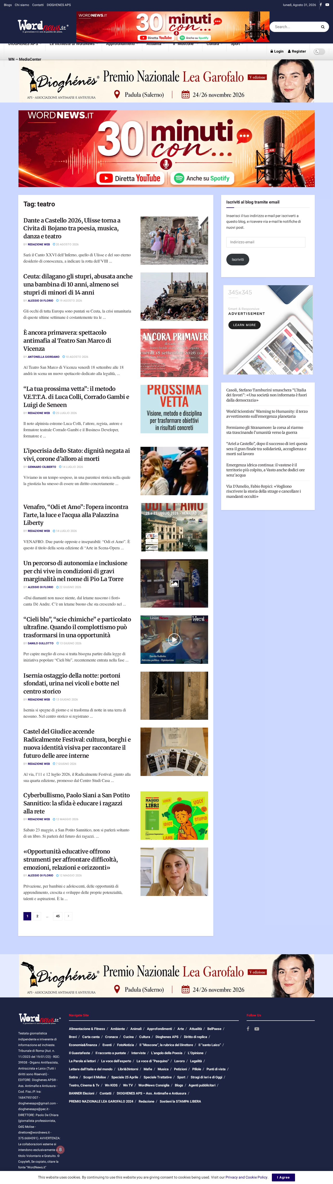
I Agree (283, 1177)
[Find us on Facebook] (321, 5)
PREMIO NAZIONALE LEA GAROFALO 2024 (101, 1101)
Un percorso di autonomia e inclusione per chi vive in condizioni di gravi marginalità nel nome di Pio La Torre (75, 571)
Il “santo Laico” (209, 1044)
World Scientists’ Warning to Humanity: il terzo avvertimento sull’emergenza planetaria (267, 414)
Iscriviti (238, 259)
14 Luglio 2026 (72, 467)
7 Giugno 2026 (65, 764)
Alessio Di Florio (40, 300)
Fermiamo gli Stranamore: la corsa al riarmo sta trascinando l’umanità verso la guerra (264, 430)
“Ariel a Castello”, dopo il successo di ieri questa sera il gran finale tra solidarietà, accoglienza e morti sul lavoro (267, 448)
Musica (163, 1069)
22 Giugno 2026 (70, 587)
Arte (180, 1028)
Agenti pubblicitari (202, 1085)
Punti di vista (216, 1069)
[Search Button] (323, 27)
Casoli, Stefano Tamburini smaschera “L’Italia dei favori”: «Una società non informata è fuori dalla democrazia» (266, 395)
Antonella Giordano (44, 357)
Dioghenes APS (167, 1036)
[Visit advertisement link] (173, 26)
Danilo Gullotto (41, 643)
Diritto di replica (195, 1036)
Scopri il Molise (94, 1077)
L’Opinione (195, 1053)
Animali (136, 1028)
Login (278, 51)
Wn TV (128, 1085)
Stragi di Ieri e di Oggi (206, 1077)
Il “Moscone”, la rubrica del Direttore (166, 1044)
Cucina (128, 1036)
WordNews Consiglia (153, 1085)
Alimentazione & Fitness (87, 1028)
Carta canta (91, 1036)
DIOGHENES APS (59, 5)
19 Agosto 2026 (70, 300)
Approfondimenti (120, 44)
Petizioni (180, 1069)
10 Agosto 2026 (76, 357)
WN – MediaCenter (24, 59)
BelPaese (214, 1028)
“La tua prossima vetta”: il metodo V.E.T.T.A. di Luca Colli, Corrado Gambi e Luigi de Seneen (76, 397)
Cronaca (111, 1036)
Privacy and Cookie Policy (246, 1177)
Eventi (107, 1044)
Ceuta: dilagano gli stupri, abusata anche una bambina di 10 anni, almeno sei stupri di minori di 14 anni (78, 284)
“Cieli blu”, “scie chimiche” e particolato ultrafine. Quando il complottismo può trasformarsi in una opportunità (77, 627)
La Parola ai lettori (82, 1061)
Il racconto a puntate (110, 1053)
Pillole (196, 1069)
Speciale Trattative (158, 1077)
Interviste (138, 1053)
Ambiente (118, 1028)
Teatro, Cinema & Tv (84, 1085)
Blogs (8, 5)
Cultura (213, 44)
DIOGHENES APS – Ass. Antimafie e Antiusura (151, 1093)
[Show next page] (68, 916)
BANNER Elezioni (81, 1093)
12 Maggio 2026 (66, 819)
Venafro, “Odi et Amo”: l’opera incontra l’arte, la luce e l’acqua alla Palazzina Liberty (75, 515)
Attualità (153, 44)
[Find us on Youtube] (327, 5)
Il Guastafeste (79, 1053)
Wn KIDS (111, 1085)
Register (298, 51)
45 (58, 916)
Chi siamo (22, 5)
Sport (235, 44)
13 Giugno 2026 (70, 643)
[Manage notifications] (60, 1149)
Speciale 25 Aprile (124, 1077)
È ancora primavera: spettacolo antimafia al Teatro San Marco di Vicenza (67, 340)
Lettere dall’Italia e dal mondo (90, 1069)
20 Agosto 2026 (67, 244)
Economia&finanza (83, 1044)
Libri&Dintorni (128, 1069)
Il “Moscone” (184, 44)
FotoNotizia (125, 1044)
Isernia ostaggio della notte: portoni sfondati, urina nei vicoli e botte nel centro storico (71, 683)
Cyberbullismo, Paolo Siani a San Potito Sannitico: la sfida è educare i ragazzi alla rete (76, 803)
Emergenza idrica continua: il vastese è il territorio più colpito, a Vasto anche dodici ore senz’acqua (265, 470)
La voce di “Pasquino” (153, 1061)
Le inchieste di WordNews (72, 44)
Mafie (148, 1069)
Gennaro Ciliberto (42, 467)
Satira (73, 1077)
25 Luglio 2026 (66, 413)
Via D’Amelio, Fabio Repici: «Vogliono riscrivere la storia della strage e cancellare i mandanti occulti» (263, 491)
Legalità (196, 1061)
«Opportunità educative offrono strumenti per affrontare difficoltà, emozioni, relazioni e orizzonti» (70, 859)
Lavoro (179, 1061)
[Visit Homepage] (36, 26)
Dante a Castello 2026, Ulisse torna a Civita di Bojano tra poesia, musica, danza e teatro (71, 228)
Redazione (146, 1101)
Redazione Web (39, 244)
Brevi (73, 1036)
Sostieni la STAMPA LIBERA (180, 1101)
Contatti (38, 5)
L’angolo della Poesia (166, 1053)
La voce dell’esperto (116, 1061)
